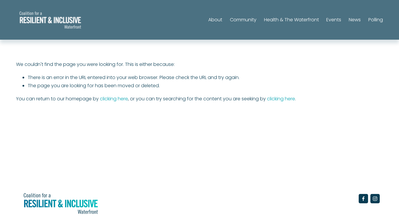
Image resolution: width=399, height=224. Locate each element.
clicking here (114, 98)
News (355, 19)
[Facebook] (363, 198)
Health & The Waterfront (291, 19)
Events (333, 19)
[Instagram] (375, 198)
